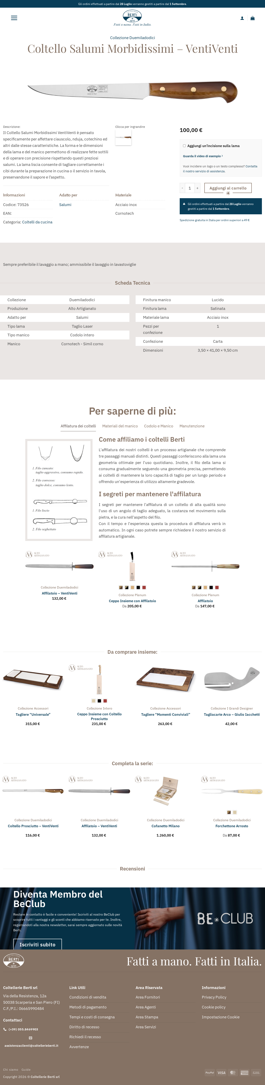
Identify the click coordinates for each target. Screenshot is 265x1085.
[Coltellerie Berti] (133, 18)
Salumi (65, 204)
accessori (41, 708)
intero (107, 708)
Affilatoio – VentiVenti (59, 593)
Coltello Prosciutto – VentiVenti (33, 826)
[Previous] (25, 583)
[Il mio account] (242, 18)
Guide (26, 1070)
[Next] (239, 583)
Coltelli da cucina (37, 221)
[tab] (78, 426)
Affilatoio (205, 601)
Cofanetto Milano (166, 826)
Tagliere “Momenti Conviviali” (165, 714)
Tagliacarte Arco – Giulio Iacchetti (232, 714)
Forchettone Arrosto (232, 826)
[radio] (121, 587)
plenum (140, 595)
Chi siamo (10, 1070)
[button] (14, 18)
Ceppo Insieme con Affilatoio (132, 601)
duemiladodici (142, 37)
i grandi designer (240, 708)
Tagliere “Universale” (33, 714)
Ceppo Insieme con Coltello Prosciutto (99, 716)
